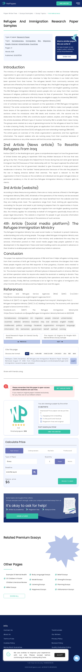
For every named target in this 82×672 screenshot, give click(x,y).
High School (14, 450)
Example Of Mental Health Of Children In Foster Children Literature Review (16, 578)
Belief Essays (63, 575)
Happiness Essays (39, 589)
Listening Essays (38, 584)
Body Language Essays (41, 575)
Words (70, 461)
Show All (14, 596)
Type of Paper (10, 457)
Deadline (8, 467)
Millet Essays (11, 587)
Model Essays (37, 579)
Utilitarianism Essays (66, 589)
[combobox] (21, 461)
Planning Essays (64, 584)
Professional (68, 450)
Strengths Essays (64, 579)
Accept (60, 655)
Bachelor (51, 450)
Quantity (48, 457)
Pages (60, 461)
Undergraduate (33, 450)
